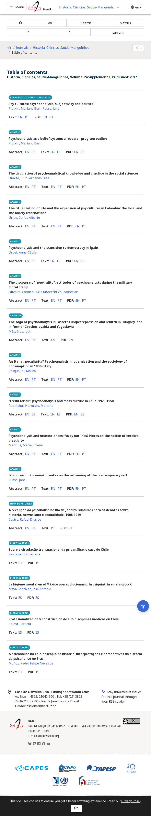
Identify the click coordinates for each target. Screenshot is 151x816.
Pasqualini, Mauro (22, 371)
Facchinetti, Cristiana (24, 554)
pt (27, 117)
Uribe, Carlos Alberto (24, 217)
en (20, 117)
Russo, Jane (50, 108)
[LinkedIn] (39, 744)
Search (86, 23)
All (50, 23)
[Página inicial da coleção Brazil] (16, 730)
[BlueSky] (29, 744)
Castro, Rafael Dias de (25, 519)
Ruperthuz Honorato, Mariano (31, 405)
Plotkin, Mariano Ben (24, 108)
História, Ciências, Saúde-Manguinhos (61, 47)
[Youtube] (48, 744)
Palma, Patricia (20, 624)
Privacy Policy (131, 801)
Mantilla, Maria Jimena (26, 445)
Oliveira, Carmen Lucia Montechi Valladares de (43, 292)
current (118, 32)
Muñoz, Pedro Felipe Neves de (31, 663)
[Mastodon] (34, 744)
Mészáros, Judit (20, 331)
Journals (22, 47)
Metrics (125, 23)
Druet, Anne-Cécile (23, 252)
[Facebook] (43, 744)
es (33, 152)
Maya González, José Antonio (30, 589)
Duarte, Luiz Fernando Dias (29, 178)
